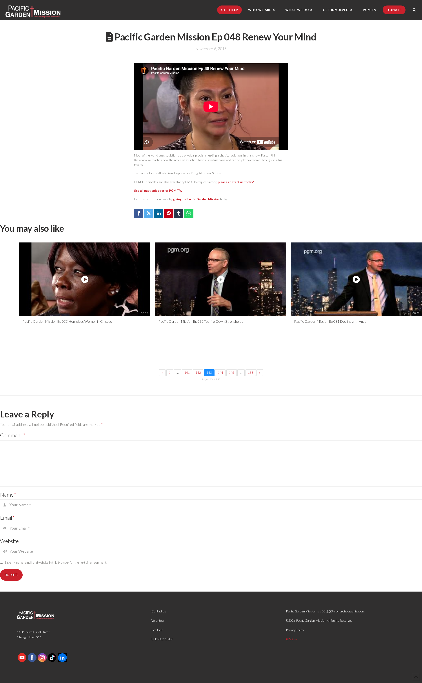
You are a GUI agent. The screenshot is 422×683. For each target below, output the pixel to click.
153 (250, 372)
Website (9, 541)
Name (8, 494)
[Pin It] (168, 213)
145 (231, 372)
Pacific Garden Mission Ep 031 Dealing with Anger (331, 321)
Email (7, 517)
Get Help (157, 630)
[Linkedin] (158, 213)
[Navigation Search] (414, 10)
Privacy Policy (295, 630)
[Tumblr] (178, 213)
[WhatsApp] (188, 213)
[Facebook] (138, 213)
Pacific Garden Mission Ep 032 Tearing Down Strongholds (200, 321)
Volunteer (158, 620)
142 (198, 372)
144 (220, 372)
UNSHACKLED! (162, 639)
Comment (12, 435)
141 (187, 372)
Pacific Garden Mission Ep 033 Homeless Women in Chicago (67, 321)
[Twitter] (148, 213)
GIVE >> (291, 639)
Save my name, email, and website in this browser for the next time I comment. (56, 562)
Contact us (158, 611)
